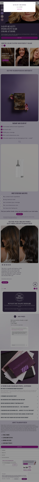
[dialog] (19, 7)
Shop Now (19, 9)
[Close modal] (34, 3)
